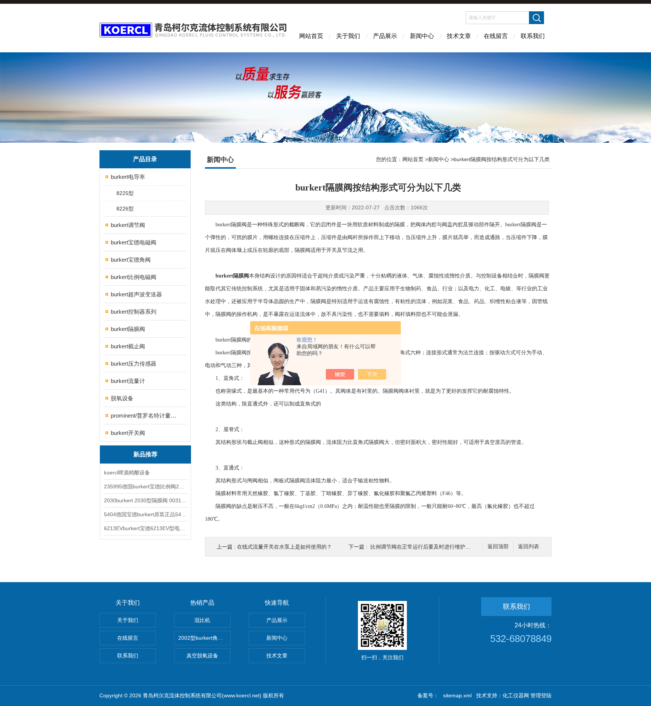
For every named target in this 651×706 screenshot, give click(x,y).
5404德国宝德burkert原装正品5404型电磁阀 (145, 514)
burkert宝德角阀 (131, 259)
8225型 (125, 193)
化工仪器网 (516, 695)
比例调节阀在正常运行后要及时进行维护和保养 (425, 547)
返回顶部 (498, 546)
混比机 (202, 620)
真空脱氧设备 (202, 656)
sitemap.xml (457, 695)
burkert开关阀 (128, 433)
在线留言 (496, 36)
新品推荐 (145, 454)
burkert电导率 (128, 177)
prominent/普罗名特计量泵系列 (145, 415)
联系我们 (533, 36)
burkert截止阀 (128, 346)
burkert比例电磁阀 (133, 277)
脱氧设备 (122, 398)
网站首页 (311, 36)
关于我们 (348, 36)
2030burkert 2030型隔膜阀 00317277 (145, 500)
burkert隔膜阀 (128, 329)
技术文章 (459, 36)
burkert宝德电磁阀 (133, 242)
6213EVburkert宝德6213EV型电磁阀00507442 (145, 528)
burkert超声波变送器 (136, 294)
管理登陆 (541, 695)
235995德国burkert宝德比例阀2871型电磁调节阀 (145, 486)
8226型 (125, 209)
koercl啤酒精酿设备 (127, 473)
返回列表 (528, 546)
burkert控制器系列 (133, 311)
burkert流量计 (128, 381)
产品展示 (385, 36)
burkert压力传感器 (133, 363)
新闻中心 (422, 36)
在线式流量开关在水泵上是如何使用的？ (284, 547)
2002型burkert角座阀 (203, 638)
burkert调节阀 (128, 225)
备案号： (428, 695)
